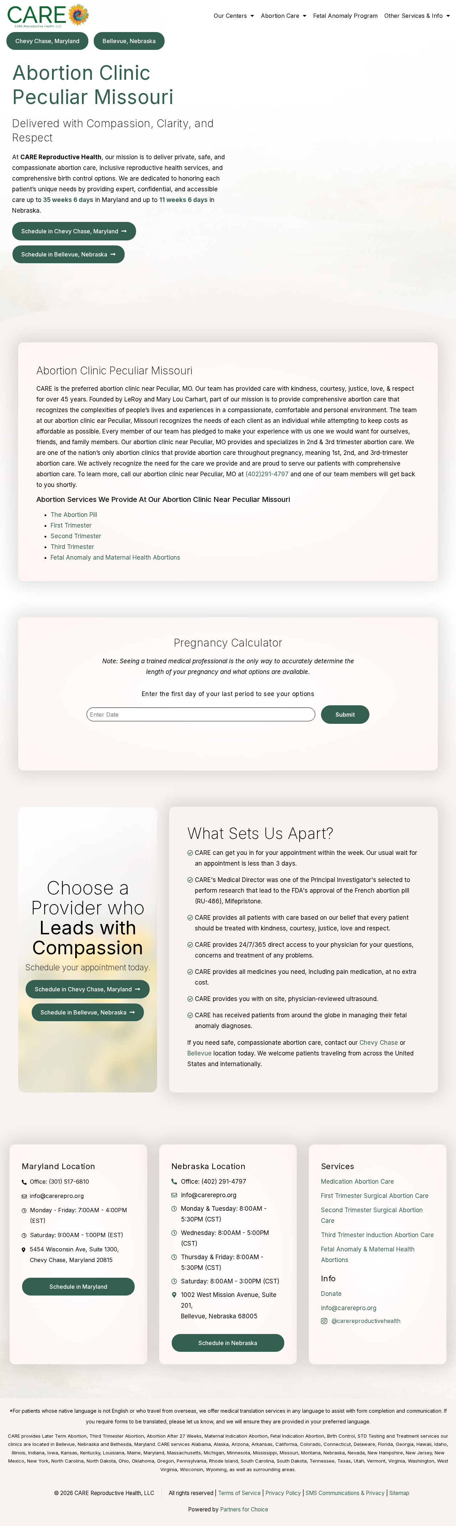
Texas (344, 1461)
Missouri (289, 1452)
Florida (385, 1444)
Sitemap (399, 1493)
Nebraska (334, 1452)
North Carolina (67, 1461)
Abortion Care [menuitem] (280, 15)
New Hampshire (385, 1452)
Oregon (165, 1461)
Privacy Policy (283, 1493)
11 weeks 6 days (183, 199)
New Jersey (419, 1452)
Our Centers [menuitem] (230, 15)
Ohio (124, 1461)
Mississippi (265, 1452)
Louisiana (113, 1452)
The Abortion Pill (74, 514)
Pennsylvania (191, 1461)
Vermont (376, 1461)
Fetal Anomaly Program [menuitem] (345, 15)
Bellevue (199, 1053)
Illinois (18, 1452)
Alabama (201, 1444)
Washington (421, 1461)
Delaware (364, 1444)
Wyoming (216, 1469)
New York (37, 1461)
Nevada (356, 1452)
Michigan (214, 1452)
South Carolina (257, 1461)
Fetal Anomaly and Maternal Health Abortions (115, 557)
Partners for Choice (244, 1509)
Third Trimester (72, 546)
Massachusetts (184, 1452)
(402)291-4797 (267, 474)
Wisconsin (191, 1469)
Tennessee (322, 1461)
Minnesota (238, 1452)
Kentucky (90, 1452)
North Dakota (101, 1461)
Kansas (69, 1452)
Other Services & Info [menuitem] (413, 15)
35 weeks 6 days (68, 199)
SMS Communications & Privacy (346, 1493)
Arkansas (262, 1444)
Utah (359, 1461)
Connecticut (337, 1444)
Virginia (396, 1461)
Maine (134, 1452)
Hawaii (423, 1444)
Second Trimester (76, 536)
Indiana (36, 1452)
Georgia (405, 1444)
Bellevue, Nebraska (77, 1444)
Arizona (240, 1444)
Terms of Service (239, 1493)
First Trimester (71, 525)
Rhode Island (223, 1461)
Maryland (154, 1452)
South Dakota (292, 1461)
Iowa (52, 1452)
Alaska (221, 1444)
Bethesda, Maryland (132, 1444)
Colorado (310, 1444)
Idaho (440, 1444)
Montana (311, 1452)
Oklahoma (143, 1461)
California (286, 1444)
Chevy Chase (378, 1042)
